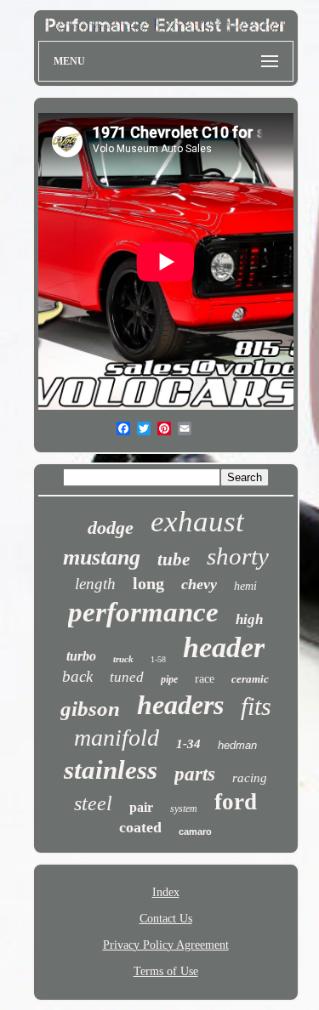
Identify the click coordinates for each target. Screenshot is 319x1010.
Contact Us (166, 918)
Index (165, 892)
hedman (237, 745)
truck (123, 659)
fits (256, 706)
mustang (101, 557)
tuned (127, 677)
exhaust (197, 521)
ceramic (250, 678)
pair (141, 807)
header (224, 647)
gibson (90, 708)
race (204, 678)
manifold (116, 737)
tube (173, 559)
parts (194, 774)
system (183, 808)
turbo (81, 656)
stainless (110, 770)
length (95, 584)
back (77, 676)
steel (93, 803)
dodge (111, 527)
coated (140, 827)
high (249, 619)
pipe (169, 679)
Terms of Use (166, 971)
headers (180, 704)
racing (249, 778)
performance (143, 612)
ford (235, 801)
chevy (199, 584)
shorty (238, 556)
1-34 (188, 744)
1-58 (158, 659)
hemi (245, 586)
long (148, 583)
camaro (195, 831)
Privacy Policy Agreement (166, 945)
